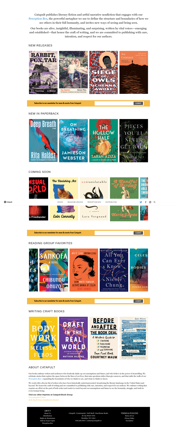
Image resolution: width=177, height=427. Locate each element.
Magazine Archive (75, 202)
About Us (47, 413)
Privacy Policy (129, 418)
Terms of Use (129, 416)
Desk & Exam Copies (47, 421)
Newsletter (129, 421)
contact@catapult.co (94, 421)
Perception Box (94, 202)
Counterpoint (81, 413)
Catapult (72, 413)
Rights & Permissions (47, 418)
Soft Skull (90, 413)
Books (60, 202)
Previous (26, 77)
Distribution (111, 202)
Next (151, 77)
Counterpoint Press (37, 397)
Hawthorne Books (51, 400)
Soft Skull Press (36, 400)
